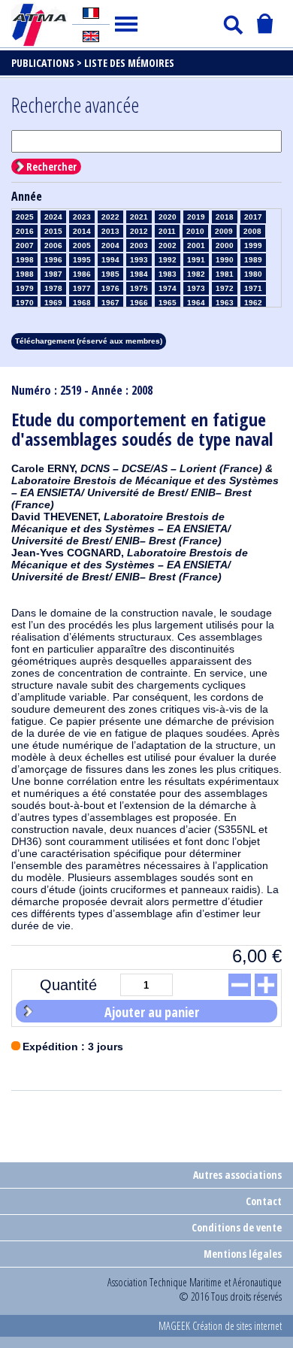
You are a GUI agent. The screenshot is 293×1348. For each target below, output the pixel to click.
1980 (253, 274)
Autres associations (237, 1175)
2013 (110, 231)
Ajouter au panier (151, 1012)
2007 (25, 245)
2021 (139, 217)
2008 (252, 231)
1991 (196, 260)
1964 (196, 302)
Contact (264, 1201)
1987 (53, 274)
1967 (110, 302)
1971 (253, 288)
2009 (224, 231)
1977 (82, 288)
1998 (25, 260)
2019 (196, 217)
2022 (110, 217)
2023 (82, 217)
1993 (139, 260)
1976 (110, 288)
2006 (53, 245)
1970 (25, 302)
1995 (82, 260)
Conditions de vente (237, 1227)
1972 (225, 288)
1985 (110, 274)
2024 (53, 217)
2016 (25, 231)
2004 (110, 245)
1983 (168, 274)
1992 (168, 260)
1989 (253, 260)
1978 (53, 288)
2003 (139, 245)
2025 (25, 217)
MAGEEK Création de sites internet (220, 1326)
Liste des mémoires (129, 63)
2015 (53, 231)
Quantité (68, 985)
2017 (253, 217)
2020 (168, 217)
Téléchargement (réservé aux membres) (88, 341)
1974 (168, 288)
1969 (53, 302)
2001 (196, 245)
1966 (139, 302)
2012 (139, 231)
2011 (167, 231)
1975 (139, 288)
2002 (168, 245)
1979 (25, 288)
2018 (225, 217)
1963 (225, 302)
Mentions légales (243, 1254)
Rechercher (51, 166)
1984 (139, 274)
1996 (53, 260)
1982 (196, 274)
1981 (225, 274)
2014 (82, 231)
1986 (82, 274)
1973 (196, 288)
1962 (253, 302)
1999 (253, 245)
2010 (195, 231)
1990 (225, 260)
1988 (25, 274)
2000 (225, 245)
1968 (82, 302)
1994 (110, 260)
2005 (82, 245)
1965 (168, 302)
